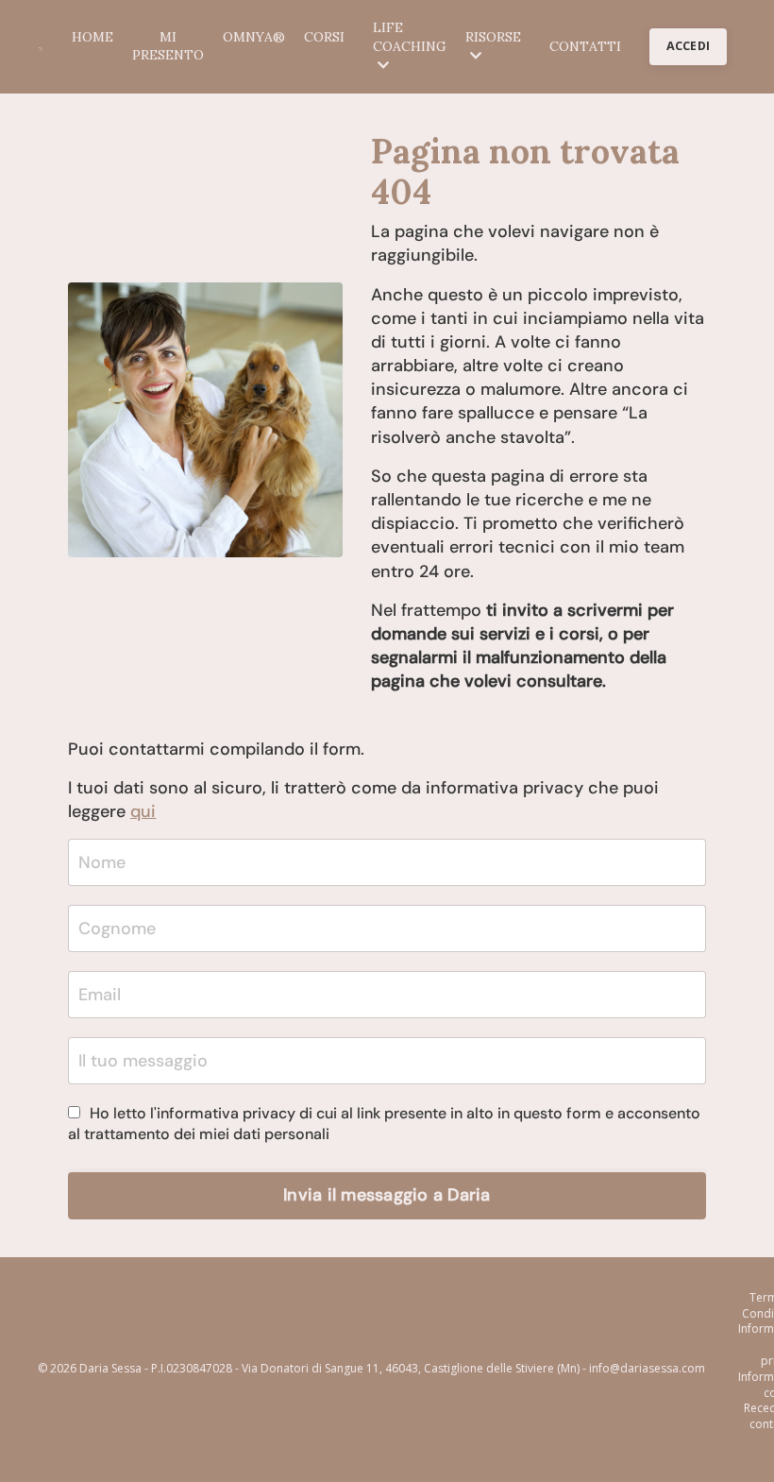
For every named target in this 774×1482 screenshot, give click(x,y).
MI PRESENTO (168, 46)
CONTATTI (585, 46)
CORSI (324, 36)
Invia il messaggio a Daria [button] (387, 1195)
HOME (92, 36)
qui (143, 811)
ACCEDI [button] (688, 46)
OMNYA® (254, 36)
